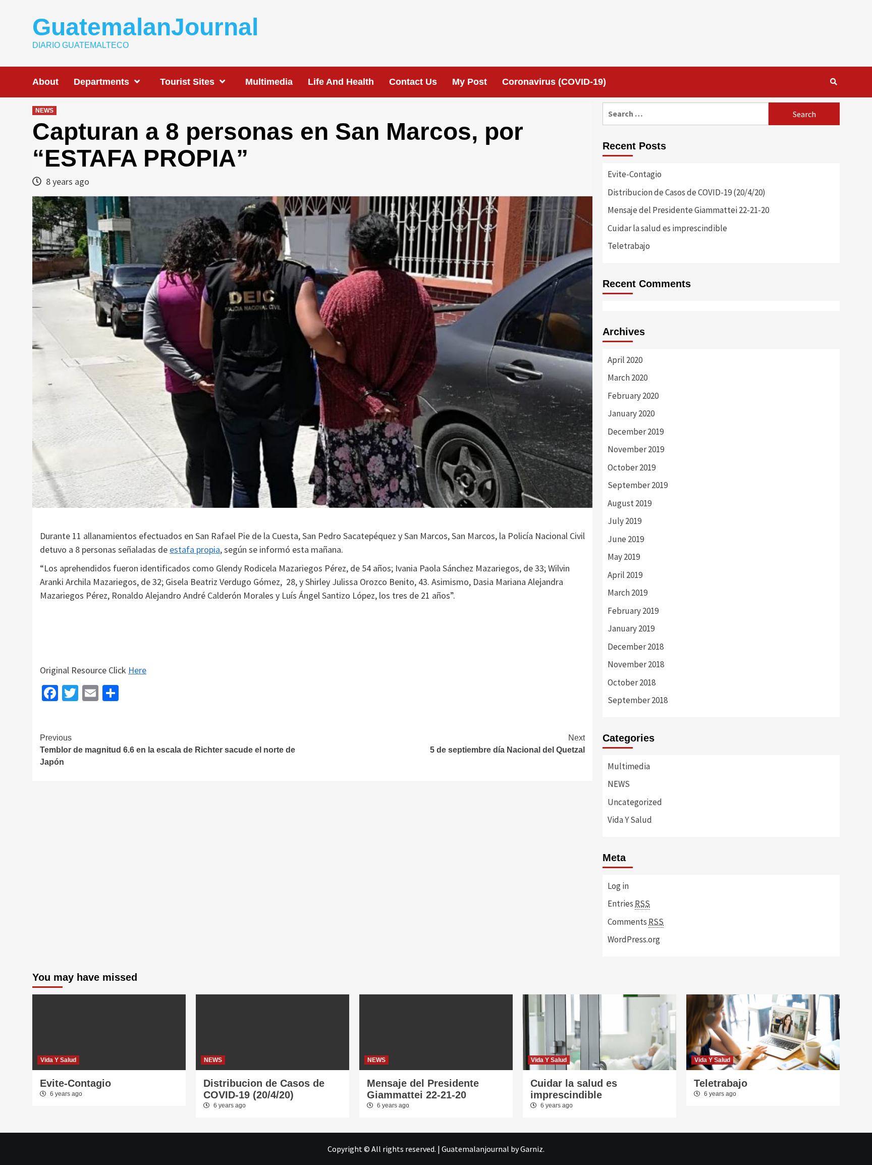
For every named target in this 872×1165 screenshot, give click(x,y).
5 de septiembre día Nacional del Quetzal (507, 743)
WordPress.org (634, 939)
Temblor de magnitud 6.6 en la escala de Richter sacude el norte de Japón (167, 749)
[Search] (833, 81)
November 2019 (636, 449)
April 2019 (625, 574)
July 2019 (624, 520)
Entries (629, 903)
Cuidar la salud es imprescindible (667, 228)
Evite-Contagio (635, 174)
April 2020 (625, 359)
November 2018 (636, 664)
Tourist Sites (187, 82)
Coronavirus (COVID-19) (554, 82)
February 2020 (633, 395)
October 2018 (632, 682)
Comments (636, 921)
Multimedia (269, 82)
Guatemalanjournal (475, 1149)
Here (137, 670)
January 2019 (631, 628)
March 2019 (627, 592)
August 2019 (629, 503)
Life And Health (341, 82)
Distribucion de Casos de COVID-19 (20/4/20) (687, 192)
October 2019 (632, 467)
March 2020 (627, 377)
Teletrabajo (629, 245)
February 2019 (633, 610)
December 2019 (636, 431)
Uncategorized (635, 802)
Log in (618, 885)
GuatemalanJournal (145, 27)
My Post (469, 82)
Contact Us (413, 82)
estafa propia (195, 549)
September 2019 (638, 485)
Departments (101, 82)
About (45, 82)
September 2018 (638, 700)
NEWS (44, 110)
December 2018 (636, 646)
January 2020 (631, 413)
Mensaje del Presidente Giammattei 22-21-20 (688, 210)
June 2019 (626, 539)
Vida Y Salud (630, 819)
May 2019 (624, 556)
